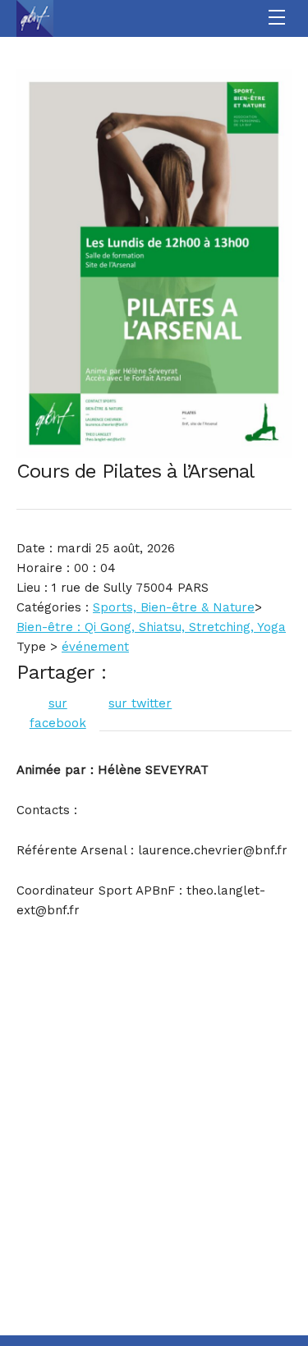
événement (95, 646)
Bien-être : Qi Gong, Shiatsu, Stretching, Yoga (151, 627)
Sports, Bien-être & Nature (174, 607)
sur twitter (140, 703)
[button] (278, 18)
